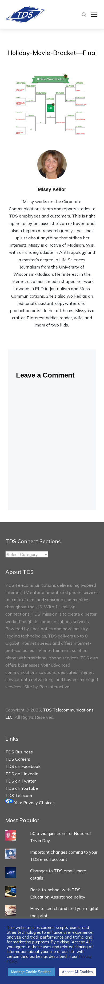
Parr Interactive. (54, 686)
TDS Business (19, 751)
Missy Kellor (52, 189)
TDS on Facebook (23, 766)
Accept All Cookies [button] (77, 972)
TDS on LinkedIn (21, 773)
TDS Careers (17, 759)
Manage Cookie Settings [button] (31, 972)
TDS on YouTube (21, 788)
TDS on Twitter (20, 781)
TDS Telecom (18, 795)
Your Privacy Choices (34, 802)
